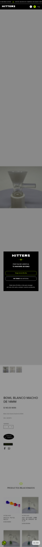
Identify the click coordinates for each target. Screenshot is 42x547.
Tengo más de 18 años (21, 273)
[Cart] (35, 6)
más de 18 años (21, 278)
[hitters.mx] (8, 6)
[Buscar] (31, 6)
